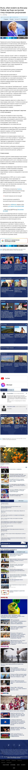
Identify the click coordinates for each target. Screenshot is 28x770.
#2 (26, 393)
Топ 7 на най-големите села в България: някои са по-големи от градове (7, 336)
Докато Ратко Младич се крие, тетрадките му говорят (20, 365)
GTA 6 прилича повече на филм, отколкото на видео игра (16, 495)
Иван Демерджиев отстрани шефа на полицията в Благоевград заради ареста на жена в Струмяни (12, 522)
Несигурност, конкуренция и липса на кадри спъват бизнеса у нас (18, 627)
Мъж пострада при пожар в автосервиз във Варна (12, 518)
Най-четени (20, 500)
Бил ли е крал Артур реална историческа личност (12, 664)
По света (11, 19)
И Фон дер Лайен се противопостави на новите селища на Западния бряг (6, 266)
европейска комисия (9, 250)
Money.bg (8, 760)
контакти (23, 764)
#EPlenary (14, 204)
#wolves (19, 189)
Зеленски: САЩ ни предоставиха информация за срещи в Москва (7, 289)
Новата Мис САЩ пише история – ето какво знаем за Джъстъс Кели (18, 688)
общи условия (6, 764)
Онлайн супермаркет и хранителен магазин (17, 591)
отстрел (14, 250)
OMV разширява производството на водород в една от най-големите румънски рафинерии (18, 621)
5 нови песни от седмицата (15, 469)
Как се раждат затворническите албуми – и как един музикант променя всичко (18, 669)
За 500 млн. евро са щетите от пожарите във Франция (12, 515)
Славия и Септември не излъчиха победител (13, 710)
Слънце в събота (4, 463)
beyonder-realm (11, 406)
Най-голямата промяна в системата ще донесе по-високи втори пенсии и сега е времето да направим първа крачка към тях (7, 314)
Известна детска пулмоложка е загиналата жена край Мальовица (17, 570)
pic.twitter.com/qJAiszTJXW (16, 206)
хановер (8, 249)
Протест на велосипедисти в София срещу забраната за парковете (13, 511)
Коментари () (24, 19)
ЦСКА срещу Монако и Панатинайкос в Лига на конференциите (17, 735)
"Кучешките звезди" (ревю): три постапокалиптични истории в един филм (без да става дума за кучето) (18, 475)
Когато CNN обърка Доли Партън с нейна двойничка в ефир (18, 682)
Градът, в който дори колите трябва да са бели (6, 365)
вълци (24, 249)
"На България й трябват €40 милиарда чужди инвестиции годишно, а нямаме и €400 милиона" (20, 314)
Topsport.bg (19, 760)
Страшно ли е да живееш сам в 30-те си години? (20, 426)
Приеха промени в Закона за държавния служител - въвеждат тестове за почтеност (18, 560)
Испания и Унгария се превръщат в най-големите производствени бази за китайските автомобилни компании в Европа (17, 635)
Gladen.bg (3, 762)
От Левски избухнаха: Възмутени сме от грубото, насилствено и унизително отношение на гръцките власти (17, 722)
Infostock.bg (9, 762)
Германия (6, 19)
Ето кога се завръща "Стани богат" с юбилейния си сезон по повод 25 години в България (17, 490)
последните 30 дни (21, 551)
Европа (11, 249)
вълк (22, 249)
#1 (26, 408)
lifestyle (4, 467)
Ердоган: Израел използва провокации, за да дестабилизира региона (11, 507)
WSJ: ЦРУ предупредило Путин (16, 579)
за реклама (13, 764)
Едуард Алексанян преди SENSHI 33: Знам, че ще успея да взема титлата (18, 728)
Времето (2, 465)
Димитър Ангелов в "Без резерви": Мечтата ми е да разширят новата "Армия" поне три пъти (17, 715)
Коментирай (24, 390)
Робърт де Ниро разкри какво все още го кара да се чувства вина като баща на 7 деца (18, 675)
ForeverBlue (10, 393)
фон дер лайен (20, 250)
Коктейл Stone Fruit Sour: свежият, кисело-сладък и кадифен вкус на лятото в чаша (17, 480)
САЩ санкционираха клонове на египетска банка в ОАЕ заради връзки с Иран (13, 538)
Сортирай (10, 390)
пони (3, 250)
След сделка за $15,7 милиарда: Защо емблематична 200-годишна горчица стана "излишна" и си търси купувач (12, 616)
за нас (18, 764)
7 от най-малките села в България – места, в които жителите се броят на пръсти (17, 485)
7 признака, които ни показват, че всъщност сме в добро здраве (20, 335)
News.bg (2, 760)
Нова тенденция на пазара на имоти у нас (18, 585)
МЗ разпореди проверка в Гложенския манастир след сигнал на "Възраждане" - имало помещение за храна (18, 575)
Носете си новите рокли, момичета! (6, 426)
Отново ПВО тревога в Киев (7, 525)
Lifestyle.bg (14, 760)
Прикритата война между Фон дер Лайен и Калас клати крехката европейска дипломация (20, 267)
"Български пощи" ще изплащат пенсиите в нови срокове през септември (17, 565)
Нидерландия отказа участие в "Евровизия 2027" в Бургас (16, 555)
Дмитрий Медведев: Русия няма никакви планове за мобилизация (20, 289)
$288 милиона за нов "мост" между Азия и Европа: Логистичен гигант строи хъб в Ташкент (18, 642)
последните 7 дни (7, 551)
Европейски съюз (16, 249)
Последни (7, 500)
